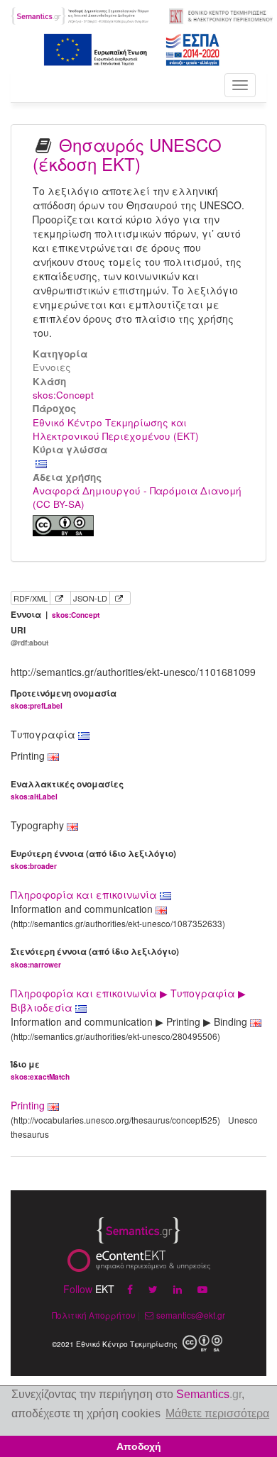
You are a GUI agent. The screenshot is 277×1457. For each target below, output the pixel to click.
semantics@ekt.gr (190, 1315)
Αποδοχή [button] (138, 1446)
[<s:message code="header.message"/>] (81, 14)
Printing (28, 1105)
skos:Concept (63, 394)
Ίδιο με (40, 1070)
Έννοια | (55, 615)
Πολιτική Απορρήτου (94, 1315)
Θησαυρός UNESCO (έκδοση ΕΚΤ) (127, 153)
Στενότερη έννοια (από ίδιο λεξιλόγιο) (95, 957)
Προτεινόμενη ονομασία (63, 699)
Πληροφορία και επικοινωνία (85, 894)
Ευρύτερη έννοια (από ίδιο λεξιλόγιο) (93, 859)
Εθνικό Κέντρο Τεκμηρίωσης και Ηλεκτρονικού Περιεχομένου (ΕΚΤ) (116, 429)
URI (29, 636)
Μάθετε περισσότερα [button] (217, 1413)
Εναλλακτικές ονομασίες (67, 790)
